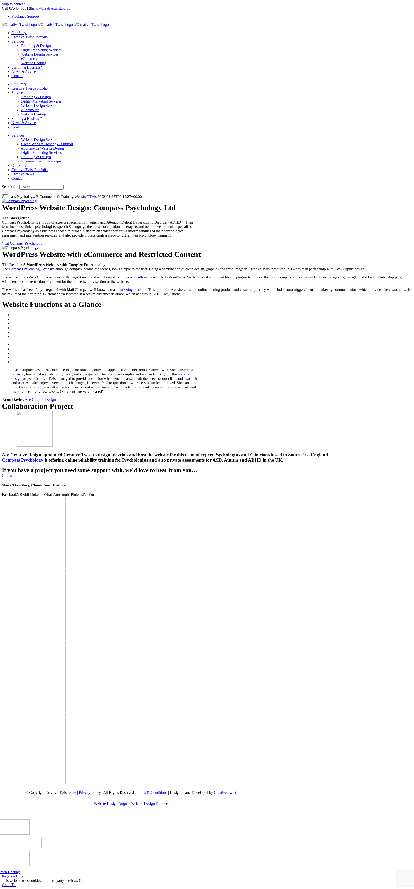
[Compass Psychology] (20, 201)
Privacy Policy (90, 793)
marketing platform (132, 290)
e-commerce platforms (133, 277)
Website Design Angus (111, 804)
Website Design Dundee (149, 804)
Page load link (12, 876)
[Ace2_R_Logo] (35, 445)
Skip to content (13, 4)
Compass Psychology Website (31, 269)
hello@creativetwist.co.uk (50, 8)
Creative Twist (225, 793)
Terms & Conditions (152, 793)
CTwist (92, 197)
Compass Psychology (22, 459)
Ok (81, 880)
